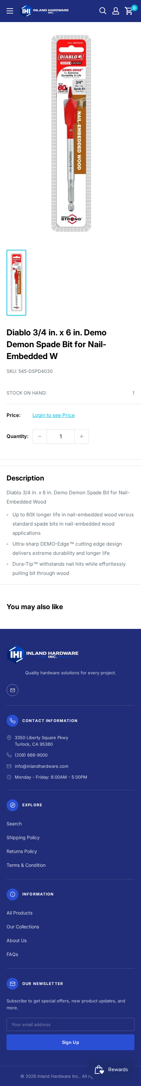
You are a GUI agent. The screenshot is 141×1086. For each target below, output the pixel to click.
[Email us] (12, 690)
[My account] (115, 10)
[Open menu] (10, 10)
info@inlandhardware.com (41, 766)
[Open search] (103, 10)
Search (14, 823)
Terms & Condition (26, 865)
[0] (129, 11)
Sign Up (70, 1042)
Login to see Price (53, 415)
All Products (19, 913)
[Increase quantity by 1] (82, 436)
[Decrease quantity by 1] (40, 436)
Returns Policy (22, 851)
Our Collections (23, 926)
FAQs (12, 954)
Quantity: (18, 436)
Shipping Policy (23, 837)
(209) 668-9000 (31, 755)
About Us (17, 940)
